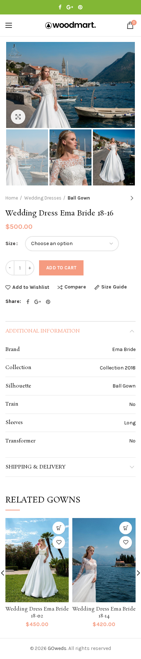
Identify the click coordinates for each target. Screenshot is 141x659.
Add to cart (61, 267)
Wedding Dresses (42, 198)
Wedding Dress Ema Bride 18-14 (104, 612)
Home (11, 198)
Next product (132, 198)
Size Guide (114, 287)
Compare (75, 287)
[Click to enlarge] (18, 117)
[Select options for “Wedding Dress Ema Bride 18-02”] (58, 528)
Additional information (42, 331)
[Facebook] (60, 7)
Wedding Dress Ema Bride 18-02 (37, 612)
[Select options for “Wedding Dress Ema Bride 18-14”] (125, 528)
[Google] (70, 7)
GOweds (57, 648)
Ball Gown (79, 198)
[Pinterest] (80, 7)
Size (10, 243)
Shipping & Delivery (35, 467)
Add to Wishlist (30, 287)
